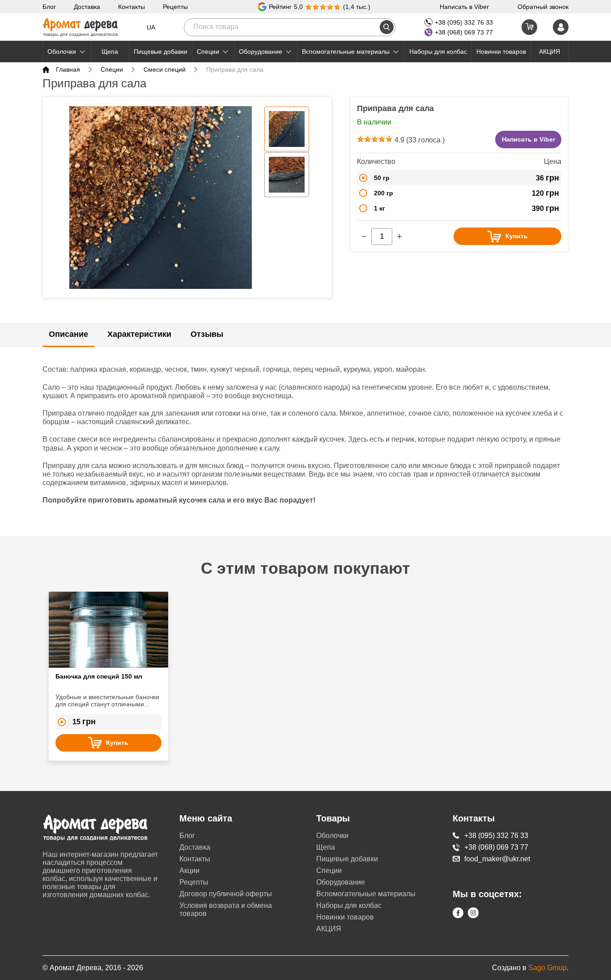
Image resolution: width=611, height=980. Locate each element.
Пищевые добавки (160, 51)
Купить (516, 236)
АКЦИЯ (549, 51)
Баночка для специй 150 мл (98, 676)
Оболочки (61, 51)
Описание (68, 334)
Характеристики (139, 334)
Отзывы (207, 334)
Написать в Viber (464, 6)
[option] (160, 197)
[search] (387, 27)
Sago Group (547, 967)
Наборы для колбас (438, 51)
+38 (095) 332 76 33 (464, 22)
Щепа (110, 51)
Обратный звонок (543, 6)
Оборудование (260, 51)
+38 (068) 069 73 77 (464, 32)
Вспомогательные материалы (346, 51)
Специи (208, 51)
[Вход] (561, 27)
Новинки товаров (501, 51)
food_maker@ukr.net (497, 859)
